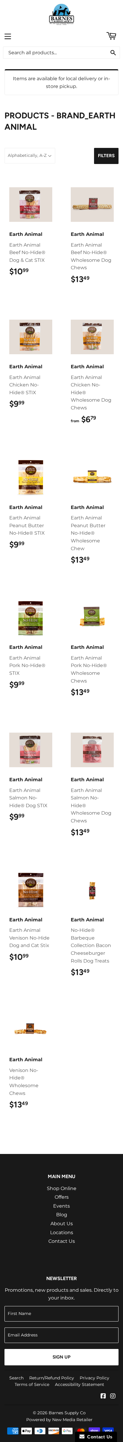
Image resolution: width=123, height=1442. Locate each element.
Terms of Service (32, 1384)
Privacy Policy (94, 1378)
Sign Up (61, 1357)
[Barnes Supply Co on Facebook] (103, 1396)
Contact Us (61, 1241)
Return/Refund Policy (51, 1378)
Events (61, 1206)
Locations (61, 1232)
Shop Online (61, 1188)
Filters (106, 155)
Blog (61, 1214)
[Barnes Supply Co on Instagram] (113, 1396)
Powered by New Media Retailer (59, 1419)
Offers (62, 1197)
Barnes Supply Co (67, 1412)
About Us (61, 1223)
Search (16, 1378)
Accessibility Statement (79, 1384)
